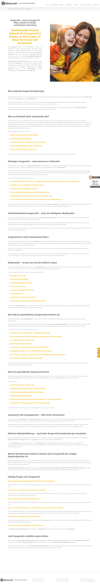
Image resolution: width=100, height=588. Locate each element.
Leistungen (69, 4)
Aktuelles (82, 4)
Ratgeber (61, 4)
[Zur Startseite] (18, 5)
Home (47, 4)
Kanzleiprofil (54, 4)
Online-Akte (96, 4)
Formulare (76, 4)
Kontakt (89, 4)
